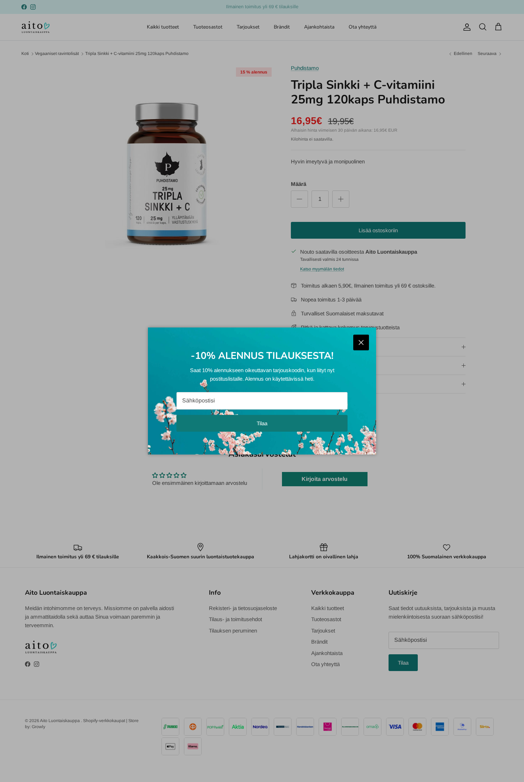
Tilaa (262, 423)
